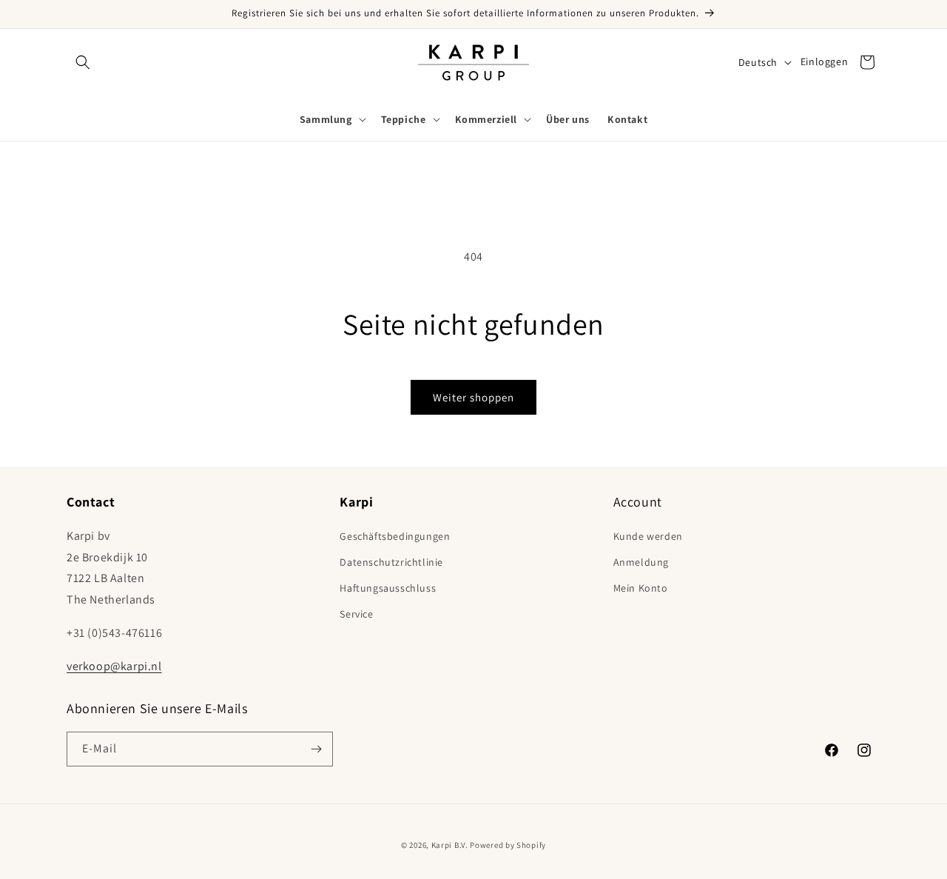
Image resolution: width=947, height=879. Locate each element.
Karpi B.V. (449, 845)
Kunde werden (648, 536)
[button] (83, 62)
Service (356, 614)
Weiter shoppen (473, 397)
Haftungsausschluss (388, 588)
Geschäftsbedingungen (395, 536)
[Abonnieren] (316, 749)
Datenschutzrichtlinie (391, 562)
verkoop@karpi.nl (114, 666)
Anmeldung (641, 562)
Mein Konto (640, 588)
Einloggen (824, 61)
